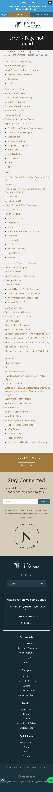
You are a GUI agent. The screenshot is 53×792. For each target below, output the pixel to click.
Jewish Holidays (12, 213)
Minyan (26, 714)
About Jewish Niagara (15, 65)
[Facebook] (22, 575)
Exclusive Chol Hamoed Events (19, 119)
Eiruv (9, 162)
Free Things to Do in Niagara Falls (23, 293)
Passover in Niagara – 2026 (18, 316)
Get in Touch (11, 196)
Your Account (11, 407)
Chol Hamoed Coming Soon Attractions (26, 128)
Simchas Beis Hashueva (16, 346)
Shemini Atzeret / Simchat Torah (23, 231)
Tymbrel (46, 782)
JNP (9, 167)
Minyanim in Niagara (17, 145)
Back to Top (26, 771)
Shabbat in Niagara (16, 141)
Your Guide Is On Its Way (17, 411)
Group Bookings (13, 200)
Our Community (26, 643)
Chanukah (12, 235)
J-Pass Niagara (12, 209)
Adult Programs (26, 657)
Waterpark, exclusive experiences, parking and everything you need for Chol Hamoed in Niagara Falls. (27, 391)
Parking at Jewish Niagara (17, 312)
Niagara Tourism (26, 709)
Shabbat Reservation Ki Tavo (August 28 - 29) (27, 333)
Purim (10, 244)
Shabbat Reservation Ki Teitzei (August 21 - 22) (27, 338)
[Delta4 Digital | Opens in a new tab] (26, 776)
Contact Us (25, 623)
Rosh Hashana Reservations (18, 325)
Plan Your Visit (42, 14)
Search (34, 767)
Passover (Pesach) (16, 248)
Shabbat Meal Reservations (18, 329)
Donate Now (26, 465)
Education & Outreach (15, 110)
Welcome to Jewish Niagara (18, 398)
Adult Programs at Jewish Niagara (21, 70)
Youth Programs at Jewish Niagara (21, 420)
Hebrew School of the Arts (20, 424)
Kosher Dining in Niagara (19, 132)
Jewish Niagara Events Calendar (22, 289)
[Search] (42, 584)
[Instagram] (26, 575)
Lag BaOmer (13, 252)
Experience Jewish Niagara (18, 123)
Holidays (26, 662)
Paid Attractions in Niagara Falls (22, 297)
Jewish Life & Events (26, 681)
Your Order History (14, 416)
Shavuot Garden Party (18, 302)
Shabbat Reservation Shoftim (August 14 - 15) (27, 342)
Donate (19, 14)
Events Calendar (13, 114)
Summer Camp (14, 433)
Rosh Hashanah (15, 218)
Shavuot (11, 257)
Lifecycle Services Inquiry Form (19, 275)
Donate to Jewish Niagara (17, 106)
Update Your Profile (14, 383)
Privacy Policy (12, 767)
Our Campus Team (14, 307)
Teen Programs (15, 437)
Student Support (13, 362)
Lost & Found (13, 136)
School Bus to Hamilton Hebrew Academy (27, 442)
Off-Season (12, 158)
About (26, 747)
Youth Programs (26, 652)
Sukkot (10, 227)
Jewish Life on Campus (16, 267)
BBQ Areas (12, 149)
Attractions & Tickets (15, 93)
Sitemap (9, 358)
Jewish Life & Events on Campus (20, 263)
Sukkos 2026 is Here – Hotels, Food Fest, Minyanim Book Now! (26, 7)
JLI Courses (12, 78)
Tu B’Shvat (12, 240)
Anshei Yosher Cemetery (17, 89)
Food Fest (9, 184)
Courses (26, 685)
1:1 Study (11, 83)
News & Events (12, 284)
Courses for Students (15, 101)
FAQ (7, 172)
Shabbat (26, 718)
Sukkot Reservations (15, 371)
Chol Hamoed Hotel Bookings (19, 97)
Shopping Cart (2, 14)
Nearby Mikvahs (13, 280)
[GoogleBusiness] (31, 575)
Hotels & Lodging (15, 154)
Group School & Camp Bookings (20, 205)
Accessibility (24, 767)
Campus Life (26, 676)
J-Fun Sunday (13, 429)
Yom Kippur (13, 222)
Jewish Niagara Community (18, 61)
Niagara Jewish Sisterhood (20, 74)
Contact (26, 751)
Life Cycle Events (13, 271)
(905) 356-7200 (28, 2)
